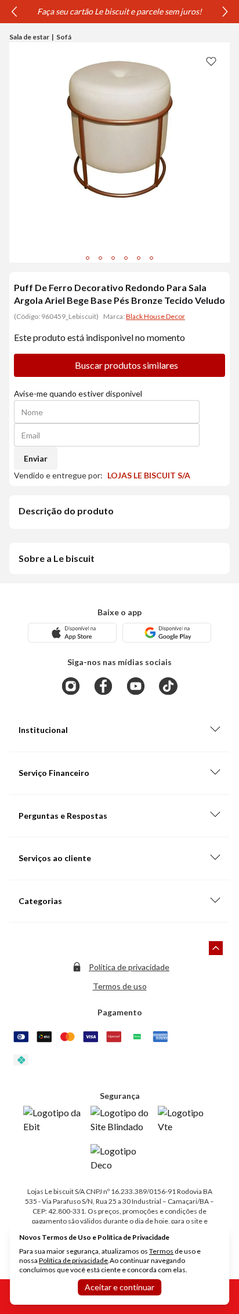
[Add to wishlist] (211, 61)
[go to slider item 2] (113, 258)
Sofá (63, 36)
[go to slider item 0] (87, 258)
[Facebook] (103, 686)
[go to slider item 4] (138, 258)
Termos (161, 1251)
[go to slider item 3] (126, 258)
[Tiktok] (168, 686)
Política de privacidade (129, 967)
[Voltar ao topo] (216, 948)
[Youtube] (136, 686)
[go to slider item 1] (100, 258)
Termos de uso (120, 986)
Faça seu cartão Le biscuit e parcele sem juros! (119, 11)
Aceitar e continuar (119, 1287)
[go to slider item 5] (151, 258)
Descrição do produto (66, 510)
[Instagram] (71, 686)
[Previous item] (14, 12)
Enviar (36, 458)
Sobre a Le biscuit (57, 558)
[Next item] (225, 12)
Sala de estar (29, 36)
